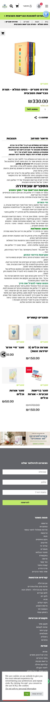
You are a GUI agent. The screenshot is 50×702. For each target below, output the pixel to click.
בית (46, 22)
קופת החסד (42, 565)
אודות (45, 652)
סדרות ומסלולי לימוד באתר (35, 530)
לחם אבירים (42, 593)
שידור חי (43, 546)
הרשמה (44, 523)
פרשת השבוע (41, 606)
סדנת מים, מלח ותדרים (37, 586)
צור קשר (43, 562)
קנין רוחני (43, 630)
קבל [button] (26, 694)
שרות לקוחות (41, 627)
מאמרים (44, 549)
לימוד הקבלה (41, 668)
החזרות (44, 640)
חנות (37, 22)
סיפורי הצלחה (41, 552)
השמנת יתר (42, 609)
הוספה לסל (32, 109)
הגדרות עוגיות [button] (37, 694)
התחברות (43, 526)
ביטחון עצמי (42, 612)
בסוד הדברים (41, 658)
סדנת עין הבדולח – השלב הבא (34, 590)
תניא (45, 599)
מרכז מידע (42, 568)
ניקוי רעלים (42, 602)
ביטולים (44, 637)
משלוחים (43, 633)
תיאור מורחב (39, 138)
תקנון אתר (43, 624)
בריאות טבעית (41, 661)
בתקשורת (43, 555)
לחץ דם (44, 596)
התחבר (26, 6)
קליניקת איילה (41, 664)
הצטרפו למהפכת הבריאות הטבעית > (25, 15)
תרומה (44, 559)
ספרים (26, 22)
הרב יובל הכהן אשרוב (38, 655)
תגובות (11, 138)
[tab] (39, 138)
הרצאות (44, 533)
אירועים (44, 543)
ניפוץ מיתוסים (41, 539)
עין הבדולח (42, 583)
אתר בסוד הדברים (39, 572)
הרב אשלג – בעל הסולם (37, 671)
